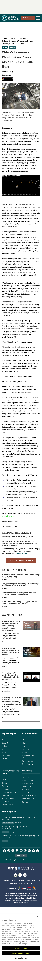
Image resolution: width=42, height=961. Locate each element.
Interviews (5, 789)
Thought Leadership (9, 792)
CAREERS (13, 880)
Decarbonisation (8, 740)
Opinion (4, 783)
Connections (26, 802)
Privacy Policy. (22, 553)
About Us (25, 777)
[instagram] (8, 850)
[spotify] (29, 850)
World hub (26, 740)
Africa (24, 743)
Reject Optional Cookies (21, 953)
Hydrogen (5, 746)
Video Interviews (8, 799)
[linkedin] (17, 850)
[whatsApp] (37, 850)
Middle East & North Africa (29, 757)
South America (27, 764)
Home (4, 38)
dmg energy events (29, 796)
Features (5, 786)
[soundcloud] (33, 850)
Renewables (6, 752)
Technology (6, 755)
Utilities (22, 38)
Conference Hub (28, 799)
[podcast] (25, 850)
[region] (21, 937)
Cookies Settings (16, 883)
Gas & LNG (6, 743)
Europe (24, 752)
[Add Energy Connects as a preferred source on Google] (7, 79)
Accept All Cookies (21, 948)
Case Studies (27, 786)
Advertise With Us (28, 783)
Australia (25, 749)
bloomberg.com (8, 516)
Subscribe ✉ (21, 855)
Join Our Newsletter (28, 18)
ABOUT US (6, 880)
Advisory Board (27, 780)
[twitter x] (12, 850)
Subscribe (25, 790)
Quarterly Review (8, 805)
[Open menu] (37, 18)
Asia (23, 746)
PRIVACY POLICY (23, 880)
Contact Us (26, 793)
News (12, 38)
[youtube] (21, 850)
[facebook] (4, 850)
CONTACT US (28, 883)
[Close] (37, 916)
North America (27, 761)
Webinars (5, 802)
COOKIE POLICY (34, 880)
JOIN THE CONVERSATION (21, 560)
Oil (3, 749)
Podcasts (5, 795)
